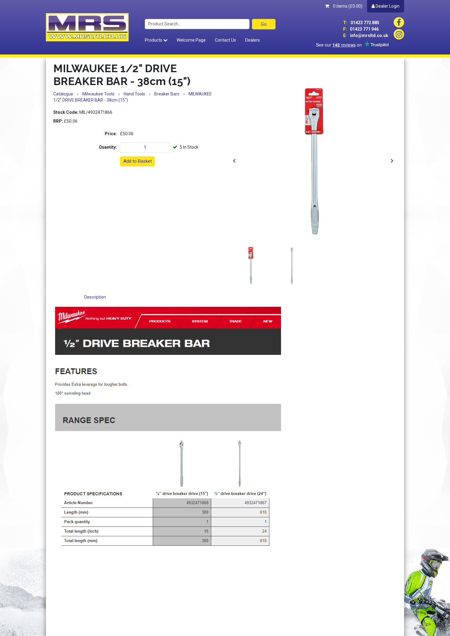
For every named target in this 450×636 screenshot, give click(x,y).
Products (154, 40)
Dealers (252, 40)
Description (95, 297)
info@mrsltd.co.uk (365, 35)
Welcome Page (191, 40)
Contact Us (225, 40)
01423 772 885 (361, 22)
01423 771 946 (361, 29)
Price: (111, 133)
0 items (347, 6)
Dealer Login (387, 6)
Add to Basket (137, 161)
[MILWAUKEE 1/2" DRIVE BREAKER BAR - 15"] (313, 160)
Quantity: (108, 147)
